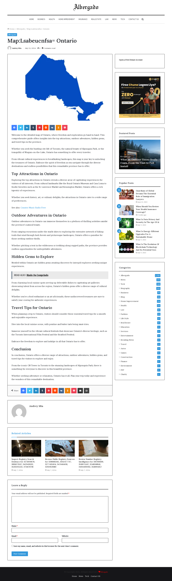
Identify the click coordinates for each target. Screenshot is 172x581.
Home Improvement (67, 19)
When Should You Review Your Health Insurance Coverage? (147, 209)
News (114, 19)
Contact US (134, 19)
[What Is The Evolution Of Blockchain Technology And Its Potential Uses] (126, 248)
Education (125, 327)
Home (31, 19)
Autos (123, 348)
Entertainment (127, 335)
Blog (123, 297)
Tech (123, 19)
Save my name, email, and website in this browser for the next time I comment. (46, 546)
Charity (124, 374)
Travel (123, 344)
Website (65, 536)
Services (124, 331)
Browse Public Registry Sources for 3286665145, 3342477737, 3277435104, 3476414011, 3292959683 (60, 463)
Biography (125, 288)
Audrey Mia (16, 48)
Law (106, 19)
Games (123, 353)
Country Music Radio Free (33, 207)
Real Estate (96, 19)
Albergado (20, 29)
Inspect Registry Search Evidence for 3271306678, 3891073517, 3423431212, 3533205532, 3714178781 (23, 463)
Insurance (83, 19)
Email (14, 536)
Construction (126, 357)
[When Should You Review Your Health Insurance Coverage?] (126, 210)
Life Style (125, 318)
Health (52, 19)
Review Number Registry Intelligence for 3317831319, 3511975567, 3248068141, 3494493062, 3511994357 (91, 463)
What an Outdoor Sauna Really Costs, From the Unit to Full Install (139, 163)
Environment (126, 366)
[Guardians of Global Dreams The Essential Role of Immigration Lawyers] (126, 194)
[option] (139, 154)
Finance (124, 361)
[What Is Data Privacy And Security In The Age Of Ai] (126, 223)
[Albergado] (86, 7)
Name (15, 526)
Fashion (124, 314)
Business (41, 19)
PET (122, 370)
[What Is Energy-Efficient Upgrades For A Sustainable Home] (126, 235)
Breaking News (127, 340)
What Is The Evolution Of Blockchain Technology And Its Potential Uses (147, 247)
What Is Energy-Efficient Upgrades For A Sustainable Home (147, 234)
